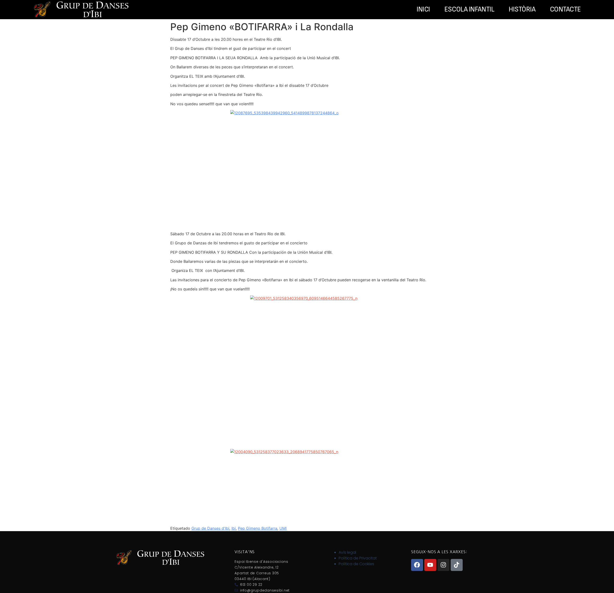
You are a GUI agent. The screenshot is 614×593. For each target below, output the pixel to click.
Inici (423, 9)
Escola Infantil (469, 9)
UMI (283, 528)
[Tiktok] (457, 565)
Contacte (565, 9)
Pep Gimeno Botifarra (257, 528)
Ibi (233, 528)
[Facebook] (417, 565)
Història (522, 9)
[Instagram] (443, 565)
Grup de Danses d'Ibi (210, 528)
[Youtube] (430, 565)
